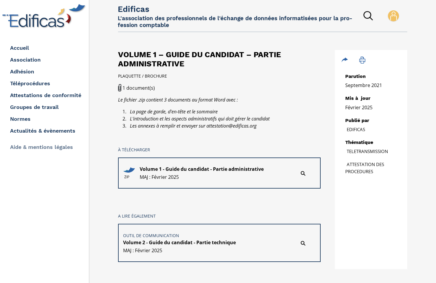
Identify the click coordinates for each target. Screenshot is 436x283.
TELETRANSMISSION (367, 151)
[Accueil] (45, 16)
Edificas (356, 129)
